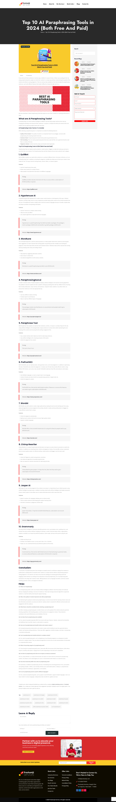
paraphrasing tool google (63, 699)
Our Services (60, 4)
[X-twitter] (88, 790)
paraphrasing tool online (39, 702)
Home (45, 4)
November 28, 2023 (25, 46)
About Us (51, 4)
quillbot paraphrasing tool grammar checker (40, 706)
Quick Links (70, 4)
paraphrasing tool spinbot (63, 702)
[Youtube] (82, 790)
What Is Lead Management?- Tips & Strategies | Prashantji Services (87, 80)
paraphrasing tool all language (39, 695)
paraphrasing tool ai (26, 695)
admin (21, 75)
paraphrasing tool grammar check (26, 702)
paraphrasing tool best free (52, 695)
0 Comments (29, 75)
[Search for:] (84, 53)
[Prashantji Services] (25, 4)
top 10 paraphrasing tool (56, 706)
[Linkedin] (80, 790)
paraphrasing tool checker (24, 699)
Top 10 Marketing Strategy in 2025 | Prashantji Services (87, 64)
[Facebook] (77, 790)
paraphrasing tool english (51, 699)
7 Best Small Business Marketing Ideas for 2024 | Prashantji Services (87, 88)
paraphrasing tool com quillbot (37, 699)
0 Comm (89, 62)
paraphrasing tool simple (51, 702)
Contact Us (85, 4)
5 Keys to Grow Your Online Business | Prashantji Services (87, 72)
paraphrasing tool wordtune (25, 706)
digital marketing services (57, 684)
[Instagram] (85, 790)
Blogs (78, 4)
